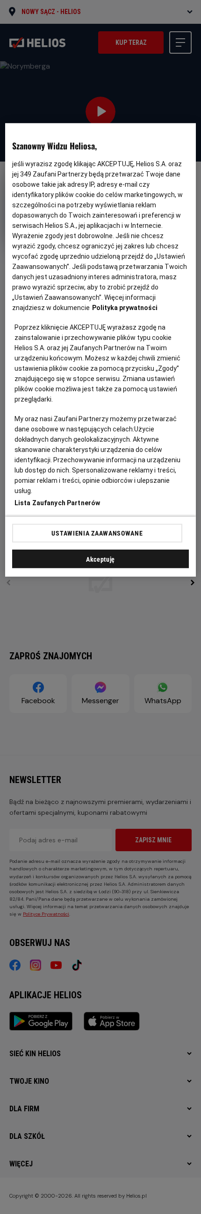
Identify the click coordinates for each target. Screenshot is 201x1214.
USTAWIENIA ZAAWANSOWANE (97, 533)
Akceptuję (100, 559)
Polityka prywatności (125, 307)
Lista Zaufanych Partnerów (57, 503)
